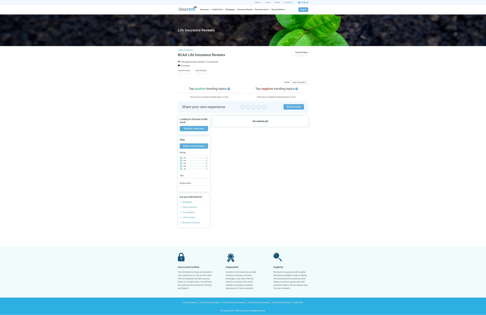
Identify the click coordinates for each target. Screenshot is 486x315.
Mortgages (230, 9)
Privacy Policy (297, 302)
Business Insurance (191, 222)
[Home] (188, 8)
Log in (303, 9)
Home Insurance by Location (234, 302)
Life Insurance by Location (209, 302)
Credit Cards (217, 9)
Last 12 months (298, 82)
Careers (268, 2)
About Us (258, 2)
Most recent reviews (194, 146)
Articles (277, 2)
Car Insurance (189, 212)
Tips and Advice (278, 9)
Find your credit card (194, 128)
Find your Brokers (190, 302)
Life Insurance (189, 217)
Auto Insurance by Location (259, 302)
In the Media (288, 2)
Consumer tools (261, 9)
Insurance (204, 9)
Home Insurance (190, 207)
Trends (286, 82)
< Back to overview (185, 50)
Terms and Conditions (281, 302)
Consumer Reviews (245, 9)
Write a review (294, 107)
